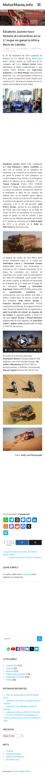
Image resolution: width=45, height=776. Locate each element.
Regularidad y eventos (15, 674)
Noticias (6, 51)
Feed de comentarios (15, 757)
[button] (22, 341)
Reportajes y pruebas (15, 677)
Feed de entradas (13, 754)
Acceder (9, 751)
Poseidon (27, 771)
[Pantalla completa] (39, 350)
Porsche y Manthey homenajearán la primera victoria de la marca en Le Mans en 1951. (22, 718)
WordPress (16, 771)
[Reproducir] (6, 350)
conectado (27, 574)
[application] (22, 342)
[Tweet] (35, 542)
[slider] (20, 350)
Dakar (18, 64)
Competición (35, 48)
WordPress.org (12, 759)
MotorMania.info (18, 5)
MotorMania (22, 48)
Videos (14, 51)
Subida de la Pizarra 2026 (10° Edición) (23, 712)
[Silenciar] (35, 350)
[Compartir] (22, 542)
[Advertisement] (22, 138)
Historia (9, 668)
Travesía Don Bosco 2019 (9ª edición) (24, 557)
